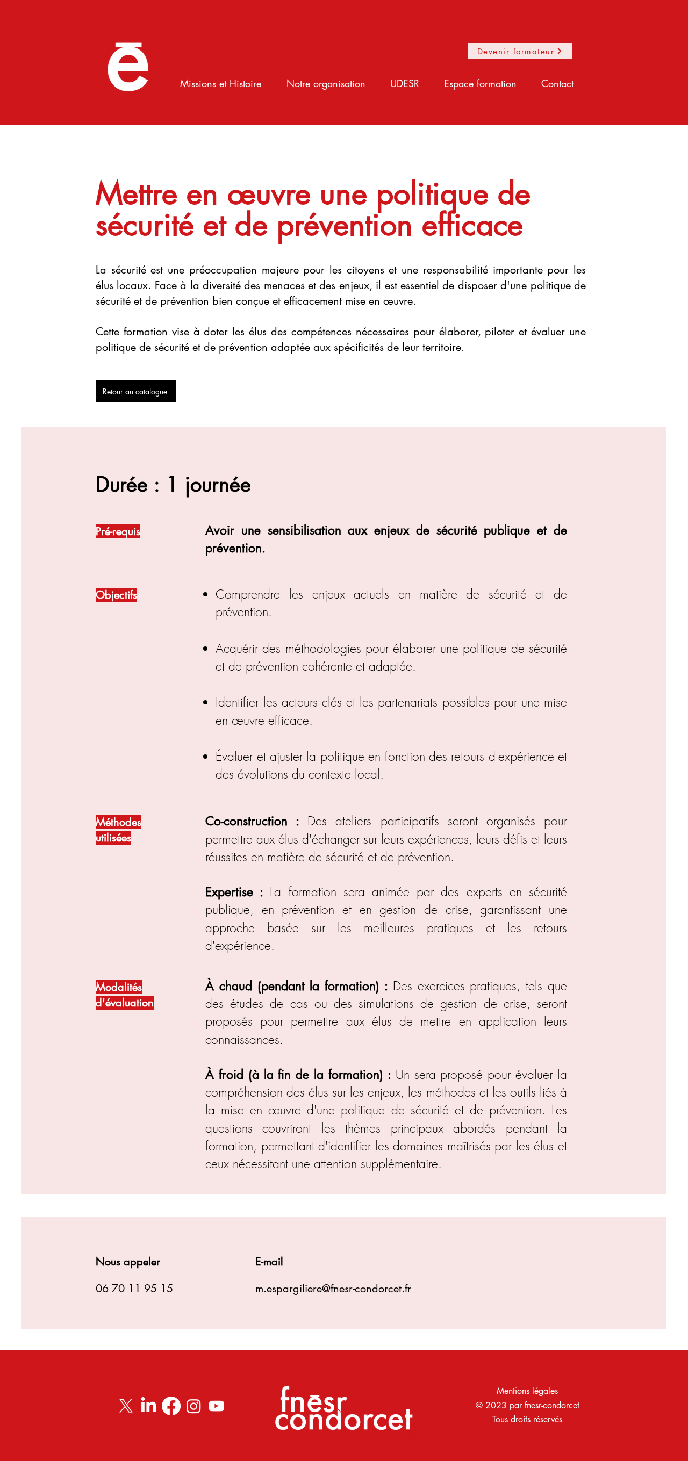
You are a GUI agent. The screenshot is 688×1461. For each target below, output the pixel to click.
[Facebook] (171, 1406)
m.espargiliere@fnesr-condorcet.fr (333, 1289)
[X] (126, 1406)
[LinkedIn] (148, 1406)
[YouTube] (216, 1406)
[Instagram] (193, 1406)
